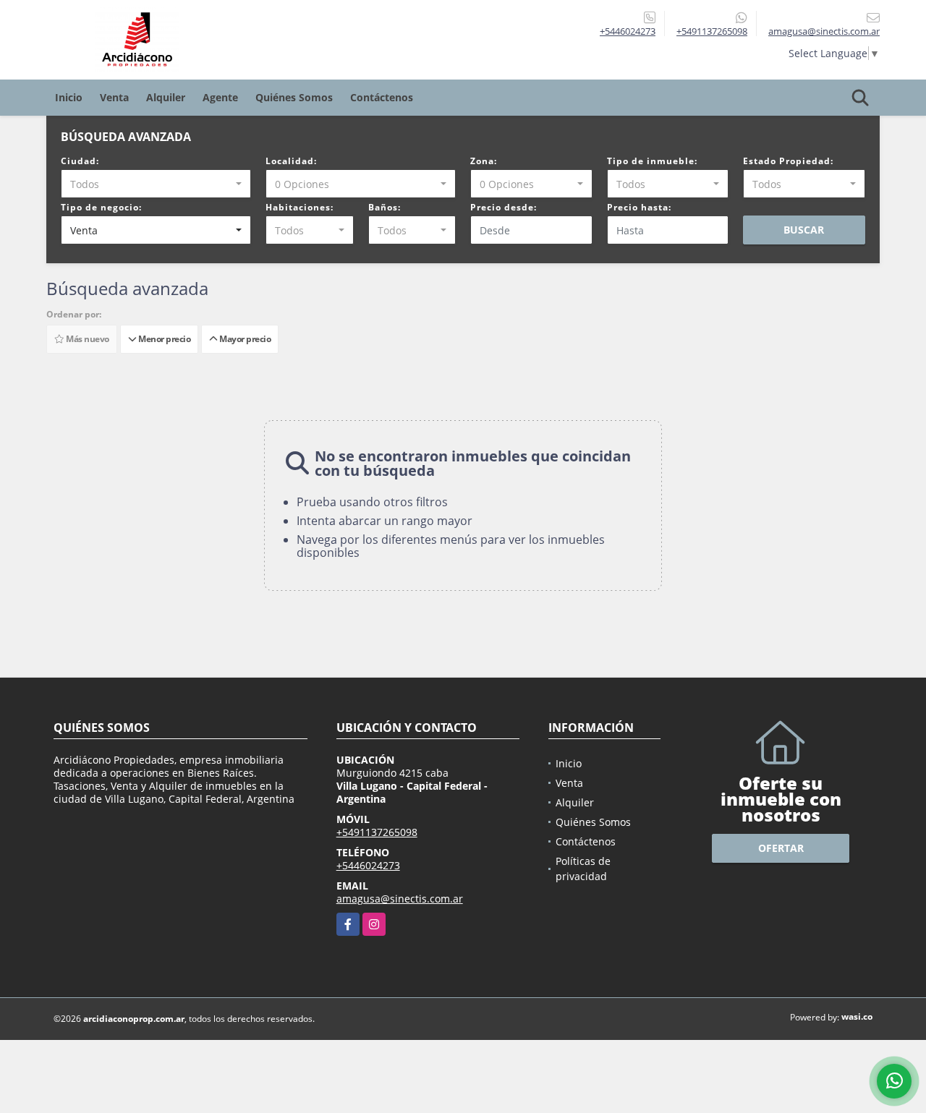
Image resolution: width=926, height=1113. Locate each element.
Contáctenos (381, 97)
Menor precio (163, 339)
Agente (220, 97)
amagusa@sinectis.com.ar (399, 898)
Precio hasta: (639, 207)
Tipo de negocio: (101, 207)
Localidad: (291, 161)
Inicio (68, 97)
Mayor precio (244, 339)
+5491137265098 (711, 31)
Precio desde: (503, 207)
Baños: (384, 207)
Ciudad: (80, 161)
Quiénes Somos (294, 97)
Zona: (483, 161)
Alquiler (165, 97)
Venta (114, 97)
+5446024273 (627, 31)
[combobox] (156, 183)
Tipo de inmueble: (652, 161)
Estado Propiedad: (788, 161)
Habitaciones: (300, 207)
